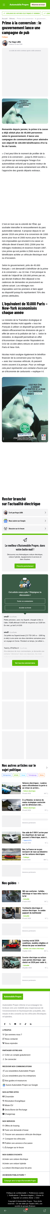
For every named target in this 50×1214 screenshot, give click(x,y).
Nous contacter (11, 1039)
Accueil (4, 19)
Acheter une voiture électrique (33, 948)
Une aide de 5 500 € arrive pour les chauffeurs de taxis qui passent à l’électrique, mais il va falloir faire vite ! (35, 834)
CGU (37, 1198)
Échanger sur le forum (14, 1147)
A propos (6, 1030)
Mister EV (9, 1105)
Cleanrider (9, 1097)
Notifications (13, 1195)
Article (16, 775)
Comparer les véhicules (15, 1139)
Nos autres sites (10, 1092)
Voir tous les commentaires (25, 663)
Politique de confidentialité (16, 1193)
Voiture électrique (29, 791)
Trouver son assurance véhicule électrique (23, 1134)
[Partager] (44, 1210)
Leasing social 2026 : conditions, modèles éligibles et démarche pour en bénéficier (35, 943)
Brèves (12, 19)
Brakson (32, 1206)
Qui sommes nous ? (13, 1035)
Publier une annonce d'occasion (19, 1143)
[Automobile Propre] (19, 4)
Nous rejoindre (11, 1043)
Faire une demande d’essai (16, 1130)
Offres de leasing (12, 1126)
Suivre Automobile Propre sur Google (22, 1085)
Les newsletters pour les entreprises (20, 1076)
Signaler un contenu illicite (23, 1198)
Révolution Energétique (15, 1101)
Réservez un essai (38, 5)
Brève (42, 775)
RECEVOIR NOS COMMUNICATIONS (17, 1066)
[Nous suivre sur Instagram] (20, 1024)
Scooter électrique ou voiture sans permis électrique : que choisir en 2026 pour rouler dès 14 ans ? (35, 959)
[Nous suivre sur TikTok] (25, 1024)
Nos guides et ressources (16, 1081)
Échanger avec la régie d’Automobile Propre (20, 1180)
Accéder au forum (25, 608)
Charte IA (39, 1195)
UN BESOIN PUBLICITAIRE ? (14, 1175)
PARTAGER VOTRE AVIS (12, 1050)
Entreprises (7, 775)
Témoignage (32, 775)
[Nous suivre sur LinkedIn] (31, 1024)
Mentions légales (27, 1195)
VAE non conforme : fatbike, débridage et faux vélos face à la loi (34, 893)
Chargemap (10, 1114)
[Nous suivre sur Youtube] (15, 1024)
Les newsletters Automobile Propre (20, 1071)
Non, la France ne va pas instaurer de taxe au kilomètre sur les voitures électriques (34, 851)
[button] (25, 640)
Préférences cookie (36, 1193)
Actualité (26, 899)
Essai (23, 775)
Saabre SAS (33, 1204)
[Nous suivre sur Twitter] (10, 1024)
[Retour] (5, 1210)
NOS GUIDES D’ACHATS (12, 1155)
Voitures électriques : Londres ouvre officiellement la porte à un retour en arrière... (34, 785)
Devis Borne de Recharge (16, 1110)
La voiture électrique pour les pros (17, 1168)
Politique (5, 37)
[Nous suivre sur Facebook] (5, 1024)
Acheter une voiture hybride (14, 1163)
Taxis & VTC (27, 840)
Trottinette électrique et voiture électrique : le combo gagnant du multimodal (34, 910)
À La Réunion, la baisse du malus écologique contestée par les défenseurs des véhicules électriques (33, 802)
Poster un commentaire (25, 601)
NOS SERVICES (8, 1121)
